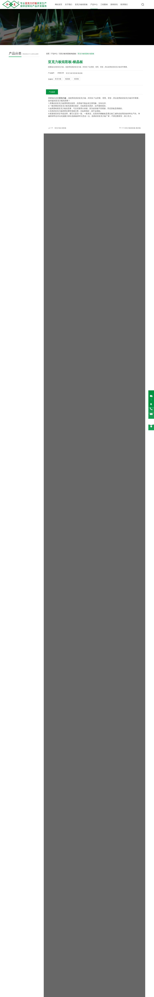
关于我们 (68, 4)
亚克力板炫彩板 (81, 4)
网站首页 (58, 4)
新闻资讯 (114, 4)
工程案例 (104, 4)
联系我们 (124, 4)
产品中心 (94, 4)
